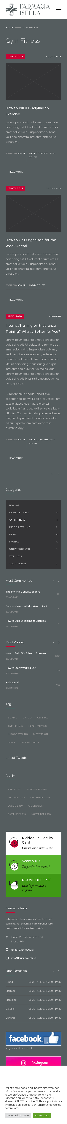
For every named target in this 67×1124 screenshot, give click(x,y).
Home (9, 27)
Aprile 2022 (15, 789)
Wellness (33, 556)
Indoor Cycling (33, 527)
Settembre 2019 (40, 797)
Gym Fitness (38, 285)
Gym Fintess (15, 725)
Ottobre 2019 (16, 797)
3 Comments (53, 188)
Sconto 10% (31, 861)
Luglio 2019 (15, 805)
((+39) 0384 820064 (22, 949)
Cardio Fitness (40, 153)
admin (21, 153)
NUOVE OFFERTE (37, 880)
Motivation (40, 734)
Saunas (33, 541)
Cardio (27, 717)
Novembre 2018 (41, 814)
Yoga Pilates (33, 563)
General (42, 717)
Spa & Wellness (29, 742)
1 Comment (54, 316)
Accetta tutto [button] (42, 1115)
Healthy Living (37, 725)
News (33, 534)
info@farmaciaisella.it (23, 957)
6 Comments (53, 56)
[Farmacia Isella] (28, 9)
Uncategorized (33, 549)
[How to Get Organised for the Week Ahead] (33, 209)
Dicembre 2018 (17, 814)
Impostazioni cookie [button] (18, 1115)
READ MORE (16, 171)
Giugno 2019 (36, 805)
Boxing (33, 505)
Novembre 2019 (37, 789)
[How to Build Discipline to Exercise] (33, 77)
